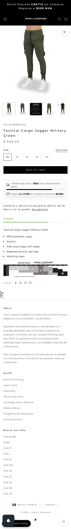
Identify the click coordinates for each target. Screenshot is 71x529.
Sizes (6, 442)
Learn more (10, 385)
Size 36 (7, 488)
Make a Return (12, 408)
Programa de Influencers (18, 413)
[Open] (8, 520)
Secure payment (13, 396)
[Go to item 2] (22, 109)
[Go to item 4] (49, 109)
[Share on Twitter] (20, 282)
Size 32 (7, 476)
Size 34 (7, 482)
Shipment (9, 390)
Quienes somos (12, 419)
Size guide (9, 436)
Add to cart (35, 169)
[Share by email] (30, 282)
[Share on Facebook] (15, 282)
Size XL (7, 459)
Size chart (62, 150)
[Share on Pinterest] (25, 282)
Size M (7, 448)
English (50, 504)
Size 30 (7, 470)
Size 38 (7, 493)
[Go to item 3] (36, 109)
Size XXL (8, 465)
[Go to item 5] (62, 109)
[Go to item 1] (9, 109)
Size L (6, 453)
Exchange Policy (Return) (18, 402)
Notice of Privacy (13, 379)
